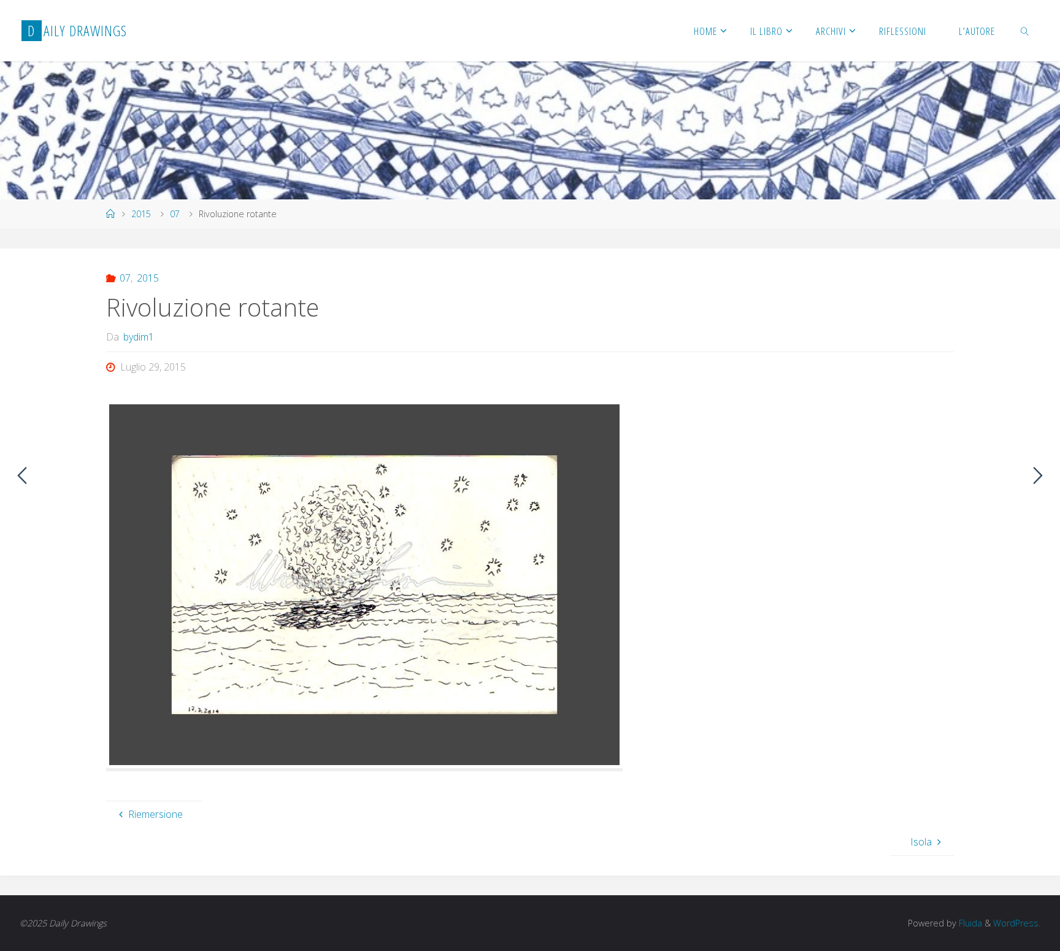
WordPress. (1016, 923)
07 (175, 214)
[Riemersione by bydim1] (22, 475)
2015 (141, 214)
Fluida (969, 923)
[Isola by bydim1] (1038, 475)
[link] (1025, 30)
